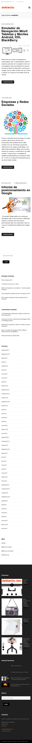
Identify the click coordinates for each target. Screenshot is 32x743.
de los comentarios (7, 551)
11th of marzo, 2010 (6, 97)
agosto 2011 (5, 453)
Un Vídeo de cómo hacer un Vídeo (10, 284)
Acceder (4, 543)
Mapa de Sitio (25, 741)
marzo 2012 (4, 425)
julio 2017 (4, 362)
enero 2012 (4, 433)
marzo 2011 (4, 473)
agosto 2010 (5, 500)
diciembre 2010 (5, 485)
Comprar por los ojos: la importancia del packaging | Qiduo (16, 319)
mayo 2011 (4, 465)
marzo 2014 (4, 374)
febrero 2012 (5, 429)
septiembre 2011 (6, 449)
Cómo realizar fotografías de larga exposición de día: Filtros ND (15, 298)
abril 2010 (4, 516)
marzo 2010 (4, 520)
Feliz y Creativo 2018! (7, 280)
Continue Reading (8, 82)
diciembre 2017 (5, 350)
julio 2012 (4, 409)
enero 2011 (4, 481)
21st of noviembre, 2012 (8, 24)
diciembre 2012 (5, 390)
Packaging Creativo (8, 320)
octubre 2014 (5, 366)
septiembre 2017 (6, 354)
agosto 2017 (5, 358)
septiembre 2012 (6, 401)
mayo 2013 (4, 378)
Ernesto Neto (16, 335)
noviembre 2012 (6, 393)
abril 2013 (4, 382)
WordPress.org (5, 555)
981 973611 (21, 1)
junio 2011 (4, 461)
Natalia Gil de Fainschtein (8, 324)
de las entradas (7, 547)
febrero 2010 (5, 524)
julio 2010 (4, 504)
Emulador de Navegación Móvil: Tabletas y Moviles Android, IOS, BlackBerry (14, 330)
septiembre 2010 (6, 497)
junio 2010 (4, 508)
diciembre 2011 (5, 437)
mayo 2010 (4, 512)
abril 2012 (4, 421)
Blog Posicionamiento (21, 183)
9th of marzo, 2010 (6, 183)
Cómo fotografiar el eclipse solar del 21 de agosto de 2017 (16, 293)
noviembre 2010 (6, 489)
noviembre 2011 (6, 441)
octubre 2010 (5, 493)
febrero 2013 (5, 386)
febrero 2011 (5, 477)
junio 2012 (4, 413)
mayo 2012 (4, 417)
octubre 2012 (5, 397)
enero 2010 (4, 528)
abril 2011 (4, 469)
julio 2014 (4, 370)
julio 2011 (4, 457)
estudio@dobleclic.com (8, 1)
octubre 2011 (5, 445)
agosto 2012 (5, 405)
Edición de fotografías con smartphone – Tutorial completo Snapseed (16, 288)
